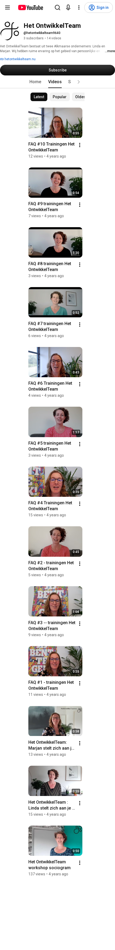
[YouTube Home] (30, 7)
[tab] (35, 81)
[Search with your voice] (68, 7)
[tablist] (57, 81)
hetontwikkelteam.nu (20, 59)
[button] (78, 81)
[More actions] (79, 145)
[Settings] (79, 7)
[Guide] (7, 7)
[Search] (57, 7)
